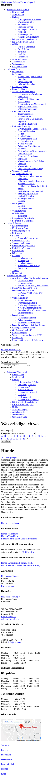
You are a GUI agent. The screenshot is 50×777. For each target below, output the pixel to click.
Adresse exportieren (10, 619)
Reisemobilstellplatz (26, 84)
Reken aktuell (18, 12)
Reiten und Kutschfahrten (29, 146)
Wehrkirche (23, 96)
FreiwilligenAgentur (21, 248)
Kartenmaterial (24, 116)
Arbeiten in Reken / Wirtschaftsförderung (30, 278)
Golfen (21, 134)
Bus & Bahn (23, 49)
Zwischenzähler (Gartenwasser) (32, 310)
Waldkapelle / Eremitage (28, 99)
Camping (22, 79)
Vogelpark (22, 158)
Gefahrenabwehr (19, 66)
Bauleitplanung (19, 315)
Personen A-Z (24, 24)
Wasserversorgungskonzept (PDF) (27, 335)
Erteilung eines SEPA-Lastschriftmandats (19, 539)
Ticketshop (22, 216)
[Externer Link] (21, 740)
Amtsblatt (22, 32)
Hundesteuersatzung (10, 523)
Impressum (6, 755)
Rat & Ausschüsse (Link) (23, 42)
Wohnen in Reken (20, 298)
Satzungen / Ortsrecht (27, 29)
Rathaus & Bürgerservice (18, 9)
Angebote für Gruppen (22, 173)
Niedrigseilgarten (25, 141)
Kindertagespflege (20, 228)
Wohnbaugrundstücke (27, 303)
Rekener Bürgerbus (26, 47)
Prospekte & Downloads (23, 218)
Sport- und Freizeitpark (28, 156)
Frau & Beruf (18, 250)
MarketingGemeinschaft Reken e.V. (28, 340)
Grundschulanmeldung (28, 238)
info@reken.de (14, 642)
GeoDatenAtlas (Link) (22, 330)
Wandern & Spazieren (22, 171)
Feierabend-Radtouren (27, 124)
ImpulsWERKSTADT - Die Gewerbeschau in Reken (24, 289)
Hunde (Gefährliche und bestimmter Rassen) (20, 565)
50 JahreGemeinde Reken (25, 207)
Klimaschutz (17, 337)
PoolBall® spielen (26, 196)
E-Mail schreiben (8, 616)
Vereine (15, 270)
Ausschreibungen (20, 59)
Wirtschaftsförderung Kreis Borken (33, 285)
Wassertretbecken (25, 166)
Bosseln (21, 201)
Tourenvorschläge (25, 114)
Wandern (22, 163)
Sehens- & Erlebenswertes (23, 91)
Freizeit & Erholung (21, 126)
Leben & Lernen (14, 223)
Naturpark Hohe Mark (27, 139)
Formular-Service (25, 27)
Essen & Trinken (19, 89)
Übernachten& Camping (17, 72)
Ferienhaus (17, 233)
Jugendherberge (25, 81)
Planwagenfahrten (26, 198)
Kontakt (4, 750)
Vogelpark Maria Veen (28, 106)
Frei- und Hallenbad (26, 131)
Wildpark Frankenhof (27, 109)
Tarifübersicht (28, 552)
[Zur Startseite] (18, 2)
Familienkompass (25, 263)
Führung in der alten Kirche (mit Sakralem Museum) (32, 182)
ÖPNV (15, 44)
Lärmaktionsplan (19, 332)
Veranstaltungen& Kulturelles (19, 212)
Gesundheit (17, 273)
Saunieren (22, 149)
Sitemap (4, 769)
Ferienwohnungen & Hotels (30, 76)
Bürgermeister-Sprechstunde (24, 39)
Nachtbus (22, 54)
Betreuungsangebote (21, 231)
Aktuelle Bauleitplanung (28, 37)
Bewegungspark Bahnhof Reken (32, 129)
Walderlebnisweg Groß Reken (31, 161)
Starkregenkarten (25, 313)
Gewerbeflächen (25, 283)
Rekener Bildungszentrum (23, 245)
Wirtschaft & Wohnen (16, 275)
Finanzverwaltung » (10, 576)
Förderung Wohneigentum (29, 305)
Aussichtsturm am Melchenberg (32, 104)
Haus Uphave (24, 101)
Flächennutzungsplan (27, 318)
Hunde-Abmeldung (9, 536)
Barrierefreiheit (7, 764)
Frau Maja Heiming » (10, 597)
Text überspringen (9, 457)
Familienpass (23, 260)
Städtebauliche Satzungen (29, 323)
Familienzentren (25, 258)
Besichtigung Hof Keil (28, 193)
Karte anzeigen (7, 586)
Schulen (15, 236)
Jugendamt (22, 268)
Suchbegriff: (6, 430)
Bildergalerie (17, 203)
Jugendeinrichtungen (21, 243)
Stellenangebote (25, 34)
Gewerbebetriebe (25, 280)
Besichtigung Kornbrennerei (30, 191)
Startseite (5, 745)
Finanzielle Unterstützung (29, 265)
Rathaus (15, 17)
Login (3, 773)
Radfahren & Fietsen (21, 111)
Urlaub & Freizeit (14, 69)
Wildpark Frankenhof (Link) (30, 168)
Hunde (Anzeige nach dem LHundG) (17, 563)
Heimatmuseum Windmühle (30, 94)
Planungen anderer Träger (23, 327)
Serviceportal (18, 14)
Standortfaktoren (25, 300)
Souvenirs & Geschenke (22, 221)
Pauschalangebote (20, 86)
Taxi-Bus (22, 52)
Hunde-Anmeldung (9, 534)
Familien (16, 255)
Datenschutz (6, 759)
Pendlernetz (23, 57)
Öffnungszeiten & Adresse (29, 19)
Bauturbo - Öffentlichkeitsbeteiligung (28, 325)
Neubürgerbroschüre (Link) (30, 308)
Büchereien (17, 253)
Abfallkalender (18, 61)
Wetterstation (18, 64)
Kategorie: (5, 433)
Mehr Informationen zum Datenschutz (17, 359)
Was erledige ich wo (27, 22)
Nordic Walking (25, 144)
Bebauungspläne (25, 320)
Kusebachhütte (24, 136)
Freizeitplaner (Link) (21, 240)
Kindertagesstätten (20, 226)
